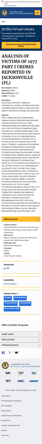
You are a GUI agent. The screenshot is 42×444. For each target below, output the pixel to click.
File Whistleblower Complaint (11, 401)
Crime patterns (20, 297)
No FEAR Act (5, 420)
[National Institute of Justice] (34, 374)
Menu (37, 12)
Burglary (8, 297)
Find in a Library (10, 284)
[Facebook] (4, 353)
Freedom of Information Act (10, 425)
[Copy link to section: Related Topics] (18, 293)
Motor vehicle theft (12, 308)
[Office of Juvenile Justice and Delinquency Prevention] (8, 383)
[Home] (21, 12)
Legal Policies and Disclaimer (11, 416)
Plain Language (6, 406)
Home (3, 21)
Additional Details (11, 219)
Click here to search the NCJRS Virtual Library (21, 45)
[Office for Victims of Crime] (21, 382)
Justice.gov (5, 435)
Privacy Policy (6, 411)
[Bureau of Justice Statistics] (21, 376)
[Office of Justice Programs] (4, 13)
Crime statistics (11, 303)
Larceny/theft (25, 303)
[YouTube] (17, 353)
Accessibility (5, 396)
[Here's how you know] (21, 3)
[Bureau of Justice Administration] (8, 374)
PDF (7, 268)
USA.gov (4, 430)
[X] (10, 353)
